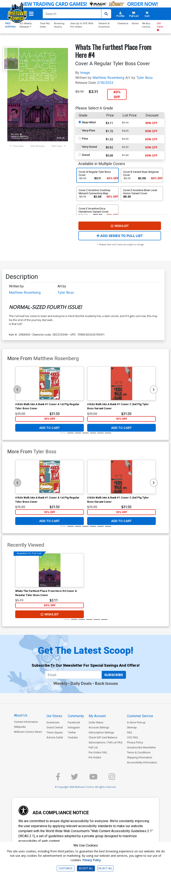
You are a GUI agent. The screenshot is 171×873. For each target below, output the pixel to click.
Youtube (73, 737)
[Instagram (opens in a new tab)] (112, 778)
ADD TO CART (49, 428)
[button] (31, 13)
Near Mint (89, 122)
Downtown (53, 722)
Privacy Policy (135, 742)
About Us (20, 715)
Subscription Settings (101, 732)
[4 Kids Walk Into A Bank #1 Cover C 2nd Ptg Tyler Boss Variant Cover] (121, 383)
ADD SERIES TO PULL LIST (121, 236)
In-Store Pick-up (136, 722)
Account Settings (99, 727)
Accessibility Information (142, 762)
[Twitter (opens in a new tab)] (74, 778)
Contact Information (26, 721)
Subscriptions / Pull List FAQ (105, 742)
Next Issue (57, 146)
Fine (85, 138)
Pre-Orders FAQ (98, 752)
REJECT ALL (105, 868)
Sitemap (132, 727)
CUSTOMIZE (66, 868)
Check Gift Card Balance (103, 737)
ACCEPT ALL (86, 868)
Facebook (74, 722)
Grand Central (55, 727)
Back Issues (106, 683)
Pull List (93, 747)
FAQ (129, 732)
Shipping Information (139, 757)
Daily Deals (81, 683)
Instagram (74, 727)
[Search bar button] (106, 13)
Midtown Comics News (28, 731)
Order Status (96, 722)
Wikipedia (20, 726)
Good (86, 155)
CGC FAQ (132, 737)
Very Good (89, 146)
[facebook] (58, 778)
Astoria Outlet (55, 737)
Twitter (72, 732)
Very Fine (88, 130)
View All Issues (37, 146)
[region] (17, 389)
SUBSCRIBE (113, 675)
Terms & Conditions (139, 752)
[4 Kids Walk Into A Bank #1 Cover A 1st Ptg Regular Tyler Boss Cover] (49, 383)
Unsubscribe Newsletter (141, 747)
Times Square (55, 732)
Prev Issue (18, 146)
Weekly (60, 683)
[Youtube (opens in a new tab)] (93, 778)
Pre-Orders (95, 757)
